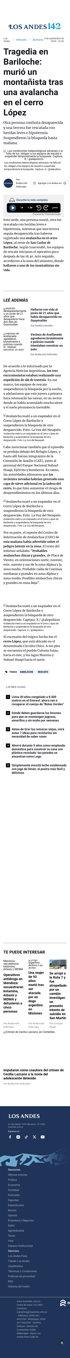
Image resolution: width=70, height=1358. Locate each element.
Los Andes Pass (17, 1256)
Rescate (43, 672)
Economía (14, 1185)
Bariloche (26, 672)
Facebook (10, 1137)
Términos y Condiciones (22, 1271)
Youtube (43, 1137)
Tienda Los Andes (19, 1261)
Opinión (12, 1215)
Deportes (13, 1200)
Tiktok (26, 1137)
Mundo (12, 1210)
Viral (10, 1240)
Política (12, 1179)
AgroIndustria (16, 1230)
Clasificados (15, 1266)
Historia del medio (19, 1286)
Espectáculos (16, 1205)
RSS (10, 1281)
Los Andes (6, 39)
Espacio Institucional (20, 1245)
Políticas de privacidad (21, 1276)
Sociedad (13, 1190)
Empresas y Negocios (21, 1220)
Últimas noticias (17, 1174)
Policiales (21, 39)
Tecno (11, 1235)
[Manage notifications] (62, 1343)
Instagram (18, 1137)
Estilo (11, 1225)
